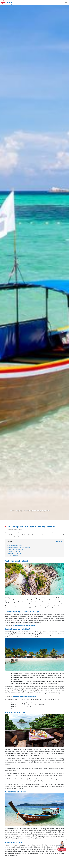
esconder (59, 541)
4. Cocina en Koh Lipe (13, 551)
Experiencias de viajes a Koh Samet (24, 625)
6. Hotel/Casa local (12, 555)
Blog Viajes (19, 510)
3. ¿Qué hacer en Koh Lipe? (15, 549)
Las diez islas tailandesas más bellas (24, 696)
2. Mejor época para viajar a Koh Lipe (18, 547)
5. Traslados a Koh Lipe (14, 553)
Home (12, 510)
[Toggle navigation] (66, 2)
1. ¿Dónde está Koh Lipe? (14, 545)
